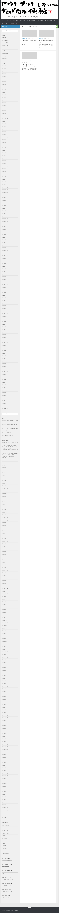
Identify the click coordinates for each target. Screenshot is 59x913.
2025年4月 (5, 81)
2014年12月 (5, 342)
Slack (54, 20)
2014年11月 (5, 345)
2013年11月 (5, 374)
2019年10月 (5, 192)
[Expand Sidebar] (57, 26)
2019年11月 (5, 189)
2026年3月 (5, 71)
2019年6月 (5, 604)
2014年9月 (5, 350)
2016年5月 (5, 297)
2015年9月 (5, 720)
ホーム (3, 20)
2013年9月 (5, 778)
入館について (18, 23)
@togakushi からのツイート (7, 885)
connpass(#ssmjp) (48, 20)
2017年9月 (5, 258)
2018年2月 (5, 245)
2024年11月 (5, 488)
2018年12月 (5, 218)
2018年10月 (5, 224)
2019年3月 (5, 210)
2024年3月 (5, 94)
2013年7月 (5, 382)
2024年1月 (5, 100)
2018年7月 (5, 633)
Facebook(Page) (41, 20)
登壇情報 (5, 58)
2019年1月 (5, 216)
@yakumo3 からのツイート (7, 879)
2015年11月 (5, 313)
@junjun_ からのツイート (7, 897)
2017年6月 (5, 266)
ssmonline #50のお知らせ (8, 432)
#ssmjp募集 (24, 60)
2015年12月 (5, 311)
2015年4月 (5, 332)
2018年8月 (5, 229)
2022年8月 (5, 123)
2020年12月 (5, 166)
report (24, 20)
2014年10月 (5, 749)
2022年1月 (5, 134)
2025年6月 (5, 76)
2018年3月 (5, 242)
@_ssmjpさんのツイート (7, 860)
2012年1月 (5, 403)
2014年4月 (5, 363)
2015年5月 (5, 329)
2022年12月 (5, 517)
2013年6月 (5, 384)
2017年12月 (5, 250)
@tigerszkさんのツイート (7, 891)
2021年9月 (5, 142)
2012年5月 (5, 395)
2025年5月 (5, 79)
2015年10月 (5, 316)
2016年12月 (5, 282)
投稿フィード (6, 848)
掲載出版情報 (6, 53)
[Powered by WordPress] (6, 910)
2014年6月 (5, 358)
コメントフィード (6, 850)
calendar (12, 23)
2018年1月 (5, 247)
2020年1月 (5, 184)
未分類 (4, 56)
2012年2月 (5, 400)
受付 (3, 23)
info (4, 48)
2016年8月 (5, 691)
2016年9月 (5, 287)
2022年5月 (5, 129)
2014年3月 (5, 366)
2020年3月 (5, 179)
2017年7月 (5, 263)
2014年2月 (5, 369)
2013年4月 (5, 390)
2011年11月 (5, 408)
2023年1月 (5, 113)
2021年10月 (5, 139)
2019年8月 (5, 197)
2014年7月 (5, 355)
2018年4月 (5, 239)
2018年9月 (5, 226)
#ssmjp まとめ (15, 20)
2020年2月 (5, 181)
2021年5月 (5, 152)
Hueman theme (15, 910)
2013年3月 (5, 392)
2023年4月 (5, 105)
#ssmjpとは (9, 20)
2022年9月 (5, 121)
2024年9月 (5, 89)
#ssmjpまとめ (24, 38)
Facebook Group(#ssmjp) (31, 20)
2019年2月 (5, 213)
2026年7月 (5, 65)
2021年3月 (5, 158)
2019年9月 (5, 195)
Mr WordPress (11, 460)
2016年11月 (5, 284)
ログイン (5, 845)
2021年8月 (5, 546)
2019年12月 (5, 187)
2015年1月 (5, 340)
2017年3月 (5, 274)
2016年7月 (5, 292)
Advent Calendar (6, 45)
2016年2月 (5, 305)
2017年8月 (5, 662)
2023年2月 (5, 110)
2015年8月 (5, 321)
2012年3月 (5, 398)
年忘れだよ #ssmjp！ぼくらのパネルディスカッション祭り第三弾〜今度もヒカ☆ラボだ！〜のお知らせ (10, 444)
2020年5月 (5, 176)
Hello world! (5, 460)
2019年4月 (5, 208)
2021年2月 (5, 160)
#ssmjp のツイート (5, 866)
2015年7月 (5, 324)
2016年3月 (5, 303)
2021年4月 (5, 155)
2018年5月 (5, 237)
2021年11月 (5, 137)
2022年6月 (5, 126)
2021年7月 (5, 147)
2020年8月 (5, 171)
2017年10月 (5, 255)
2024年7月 (5, 92)
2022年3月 (5, 131)
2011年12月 (5, 405)
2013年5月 (5, 387)
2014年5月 (5, 361)
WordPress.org (6, 853)
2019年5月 (5, 205)
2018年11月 (5, 221)
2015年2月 (5, 337)
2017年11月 (5, 253)
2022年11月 (5, 118)
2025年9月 (5, 73)
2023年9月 (5, 102)
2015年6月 (5, 326)
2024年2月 (5, 97)
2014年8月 (5, 353)
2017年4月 (5, 271)
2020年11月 (5, 168)
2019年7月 (5, 200)
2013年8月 (5, 379)
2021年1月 (5, 163)
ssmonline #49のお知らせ (8, 435)
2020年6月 (5, 575)
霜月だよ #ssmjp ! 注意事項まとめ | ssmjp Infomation (9, 456)
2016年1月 (5, 308)
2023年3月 (5, 108)
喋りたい (7, 23)
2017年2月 (5, 276)
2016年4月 (5, 300)
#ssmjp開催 (41, 38)
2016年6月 (5, 295)
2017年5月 (5, 268)
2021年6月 (5, 150)
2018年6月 (5, 234)
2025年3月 (5, 84)
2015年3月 (5, 334)
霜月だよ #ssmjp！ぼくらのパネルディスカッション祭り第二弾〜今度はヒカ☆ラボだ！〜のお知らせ (10, 453)
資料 (21, 20)
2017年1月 (5, 279)
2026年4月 (5, 68)
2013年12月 (5, 371)
